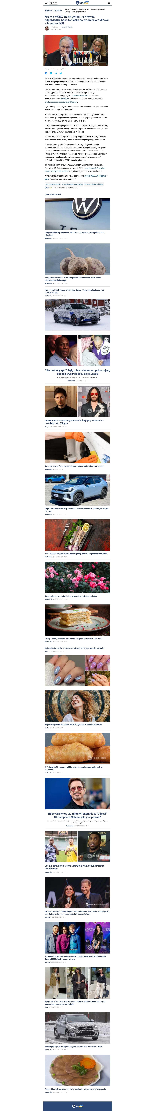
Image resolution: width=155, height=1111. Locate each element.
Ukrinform (65, 99)
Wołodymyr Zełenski (79, 11)
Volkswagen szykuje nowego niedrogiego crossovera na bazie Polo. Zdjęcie (73, 1047)
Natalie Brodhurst (80, 96)
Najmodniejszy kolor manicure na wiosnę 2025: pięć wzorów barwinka (74, 648)
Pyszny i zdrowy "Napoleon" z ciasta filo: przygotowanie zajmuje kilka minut (73, 639)
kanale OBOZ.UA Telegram (95, 176)
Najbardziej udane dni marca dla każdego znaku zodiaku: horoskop (73, 724)
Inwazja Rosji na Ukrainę (72, 184)
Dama (46, 651)
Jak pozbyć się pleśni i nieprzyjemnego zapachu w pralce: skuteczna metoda (74, 466)
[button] (75, 50)
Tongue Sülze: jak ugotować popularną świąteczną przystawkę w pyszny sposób (75, 1089)
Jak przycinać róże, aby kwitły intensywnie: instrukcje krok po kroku (71, 596)
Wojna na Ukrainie (71, 9)
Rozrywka (47, 427)
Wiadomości (48, 238)
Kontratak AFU (84, 9)
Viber (47, 179)
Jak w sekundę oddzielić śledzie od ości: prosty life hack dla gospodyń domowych (76, 554)
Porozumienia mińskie (94, 184)
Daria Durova (54, 27)
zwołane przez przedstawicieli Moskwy (61, 102)
